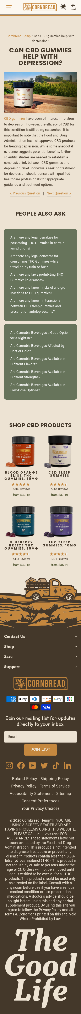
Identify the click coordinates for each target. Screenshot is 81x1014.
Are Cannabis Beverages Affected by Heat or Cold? (37, 348)
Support (12, 666)
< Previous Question (25, 193)
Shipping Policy (54, 779)
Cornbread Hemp (19, 36)
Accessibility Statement (31, 794)
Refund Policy (24, 779)
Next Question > (59, 193)
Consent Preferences (40, 801)
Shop (9, 646)
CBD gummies (15, 119)
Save (8, 656)
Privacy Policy (24, 786)
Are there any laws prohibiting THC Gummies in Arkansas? (36, 277)
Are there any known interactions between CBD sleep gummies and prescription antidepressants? (35, 306)
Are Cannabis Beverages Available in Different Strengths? (37, 374)
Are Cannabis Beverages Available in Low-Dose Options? (37, 387)
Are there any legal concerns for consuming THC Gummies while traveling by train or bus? (34, 262)
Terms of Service (55, 786)
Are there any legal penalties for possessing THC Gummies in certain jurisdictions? (37, 243)
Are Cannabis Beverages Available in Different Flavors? (37, 361)
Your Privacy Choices (40, 809)
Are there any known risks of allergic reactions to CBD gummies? (37, 290)
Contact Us (14, 636)
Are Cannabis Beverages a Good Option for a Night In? (40, 335)
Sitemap (63, 794)
